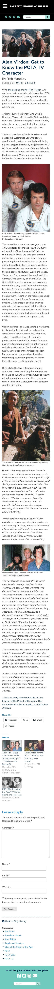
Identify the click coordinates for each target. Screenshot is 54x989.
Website (6, 887)
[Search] (47, 17)
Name (6, 864)
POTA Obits (10, 955)
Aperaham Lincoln (13, 935)
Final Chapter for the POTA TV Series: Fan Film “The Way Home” (33, 757)
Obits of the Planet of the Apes (19, 947)
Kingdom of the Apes (14, 943)
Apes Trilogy (10, 939)
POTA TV (9, 959)
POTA (7, 951)
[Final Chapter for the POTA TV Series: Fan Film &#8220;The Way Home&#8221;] (34, 745)
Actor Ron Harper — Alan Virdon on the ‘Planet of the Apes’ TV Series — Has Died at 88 (11, 758)
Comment (8, 827)
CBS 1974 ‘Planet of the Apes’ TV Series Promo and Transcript (11, 792)
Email (6, 875)
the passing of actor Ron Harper (24, 89)
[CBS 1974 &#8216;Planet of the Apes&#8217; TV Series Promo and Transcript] (12, 782)
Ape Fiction (10, 931)
